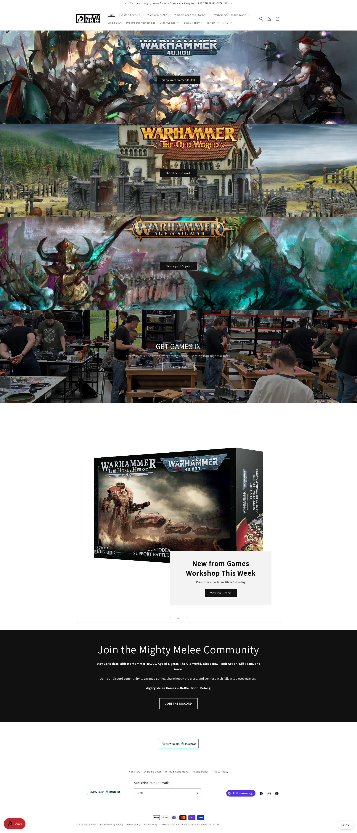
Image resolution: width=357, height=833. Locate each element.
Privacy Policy (220, 771)
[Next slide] (187, 618)
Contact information (210, 824)
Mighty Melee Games (94, 824)
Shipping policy (188, 824)
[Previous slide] (170, 618)
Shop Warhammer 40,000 (178, 80)
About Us (134, 771)
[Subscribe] (196, 793)
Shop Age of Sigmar (179, 266)
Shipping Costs (152, 771)
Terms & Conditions (176, 771)
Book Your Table (178, 367)
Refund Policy (200, 771)
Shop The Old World (178, 173)
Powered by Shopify (113, 824)
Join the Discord (178, 704)
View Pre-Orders (220, 593)
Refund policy (133, 824)
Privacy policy (150, 824)
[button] (131, 15)
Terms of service (169, 824)
